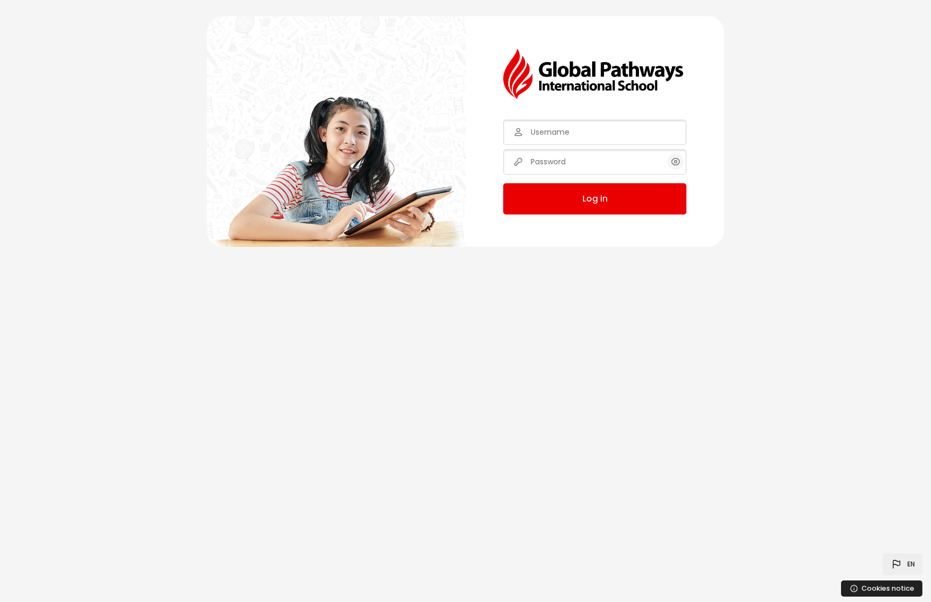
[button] (902, 564)
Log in (595, 198)
